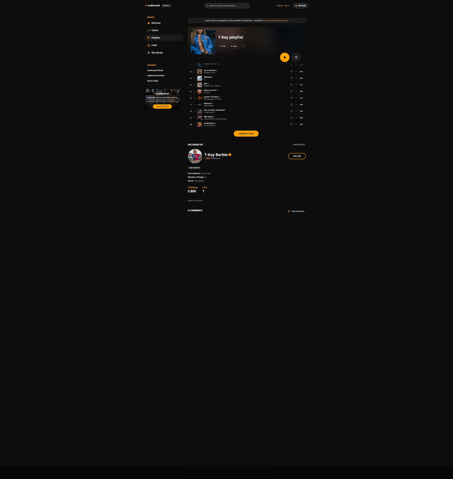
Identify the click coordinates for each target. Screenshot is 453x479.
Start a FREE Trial (162, 106)
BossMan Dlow (209, 72)
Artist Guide (152, 80)
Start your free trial (264, 65)
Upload (302, 5)
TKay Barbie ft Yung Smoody (215, 119)
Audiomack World (155, 70)
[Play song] (284, 57)
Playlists (155, 37)
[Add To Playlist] (194, 71)
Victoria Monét (209, 125)
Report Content (195, 200)
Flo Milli (207, 92)
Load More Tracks (246, 133)
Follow (297, 156)
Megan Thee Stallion (212, 86)
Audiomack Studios (155, 75)
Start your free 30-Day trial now (275, 20)
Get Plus (166, 5)
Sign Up (280, 6)
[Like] (291, 72)
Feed (154, 45)
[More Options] (296, 71)
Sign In (286, 6)
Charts (154, 30)
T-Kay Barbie (209, 112)
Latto (206, 66)
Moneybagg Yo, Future (212, 99)
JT (205, 79)
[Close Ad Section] (177, 91)
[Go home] (152, 5)
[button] (246, 71)
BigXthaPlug (208, 106)
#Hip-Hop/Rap (194, 168)
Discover (156, 22)
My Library (157, 52)
